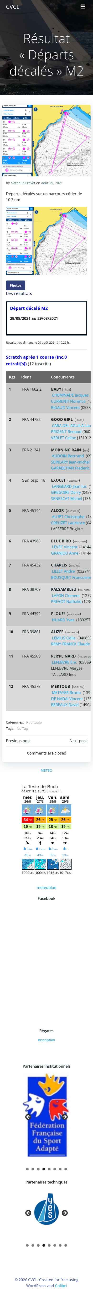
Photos (15, 285)
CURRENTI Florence (68, 401)
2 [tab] (32, 1169)
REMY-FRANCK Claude (70, 644)
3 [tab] (38, 1169)
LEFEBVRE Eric (64, 662)
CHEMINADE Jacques (70, 395)
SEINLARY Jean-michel (70, 462)
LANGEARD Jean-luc (69, 486)
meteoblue (46, 887)
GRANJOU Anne (64, 553)
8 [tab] (65, 1169)
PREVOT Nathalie (66, 601)
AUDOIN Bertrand (68, 456)
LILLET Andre (63, 571)
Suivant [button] (64, 1117)
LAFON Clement (66, 595)
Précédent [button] (28, 1117)
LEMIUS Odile (64, 638)
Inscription (46, 1040)
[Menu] (83, 7)
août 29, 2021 (52, 183)
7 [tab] (60, 1169)
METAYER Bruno (66, 692)
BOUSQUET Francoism (71, 577)
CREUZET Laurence (68, 523)
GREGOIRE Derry (66, 492)
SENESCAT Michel (66, 498)
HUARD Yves (63, 619)
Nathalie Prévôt (23, 183)
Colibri (61, 1285)
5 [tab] (49, 1169)
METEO (46, 770)
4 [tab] (43, 1169)
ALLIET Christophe (68, 516)
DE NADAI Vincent (67, 698)
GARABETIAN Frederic (70, 468)
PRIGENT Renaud (66, 431)
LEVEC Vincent (65, 547)
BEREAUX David (65, 704)
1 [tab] (27, 1169)
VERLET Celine (63, 437)
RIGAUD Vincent (65, 407)
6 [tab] (54, 1169)
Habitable (34, 722)
